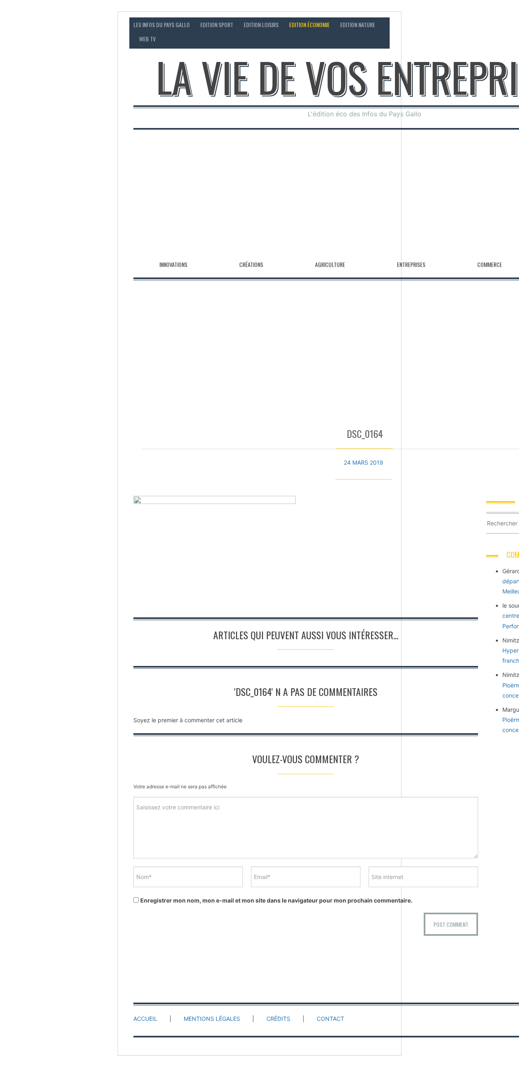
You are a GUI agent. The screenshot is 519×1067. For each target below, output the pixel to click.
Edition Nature (357, 24)
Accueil (145, 1018)
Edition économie (309, 24)
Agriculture (330, 264)
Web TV (147, 38)
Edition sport (216, 24)
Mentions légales (212, 1018)
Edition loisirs (261, 24)
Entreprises (411, 264)
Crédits (278, 1018)
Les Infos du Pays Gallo (161, 24)
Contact (330, 1018)
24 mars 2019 (363, 462)
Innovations (173, 264)
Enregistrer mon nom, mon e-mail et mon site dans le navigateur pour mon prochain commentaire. (276, 900)
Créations (251, 264)
